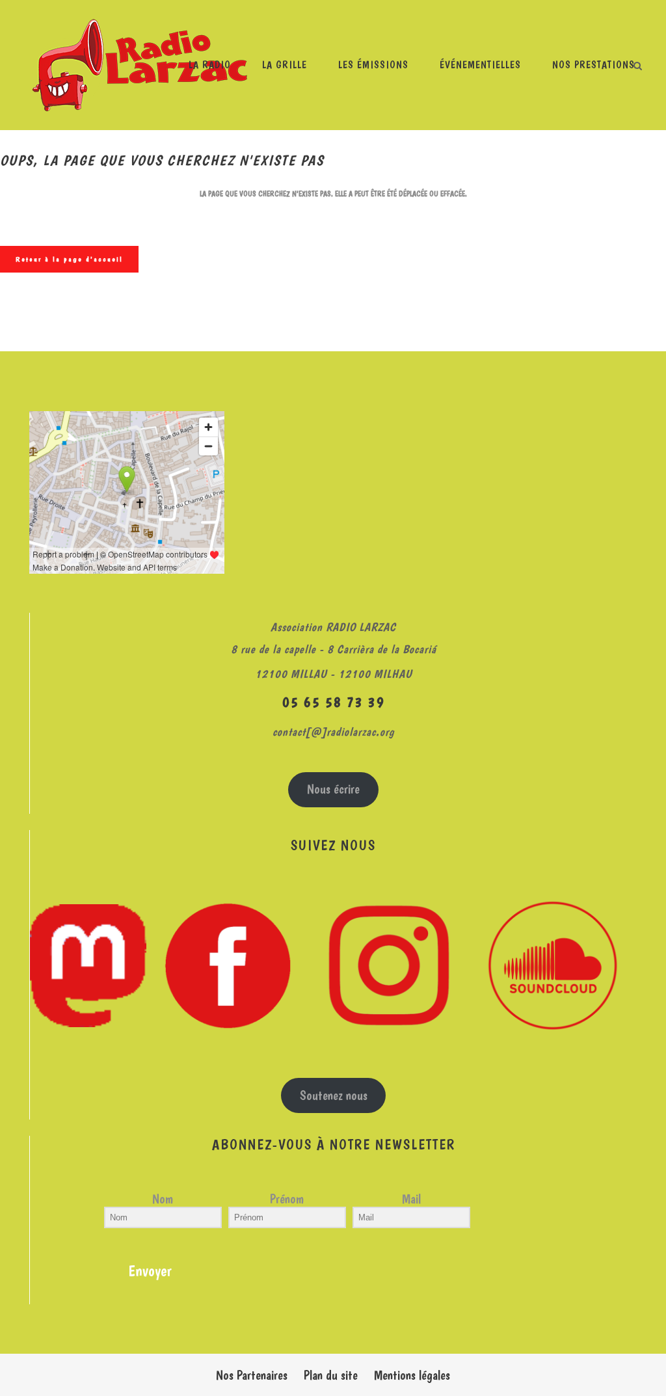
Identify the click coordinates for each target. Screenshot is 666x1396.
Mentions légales (412, 1375)
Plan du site (331, 1375)
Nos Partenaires (251, 1375)
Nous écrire (333, 789)
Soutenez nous (333, 1095)
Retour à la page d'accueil (69, 259)
